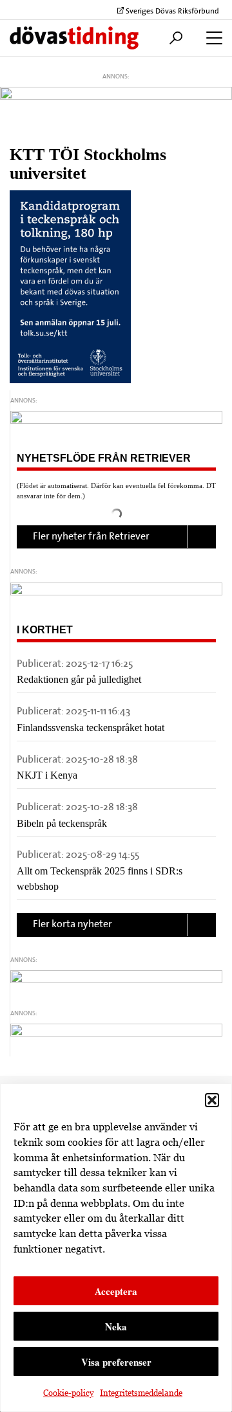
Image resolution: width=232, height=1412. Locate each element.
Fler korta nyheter (72, 924)
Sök (172, 38)
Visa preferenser (116, 1362)
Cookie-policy (68, 1393)
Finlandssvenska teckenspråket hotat (90, 727)
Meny (211, 38)
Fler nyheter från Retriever (91, 537)
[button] (212, 1100)
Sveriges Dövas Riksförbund (171, 11)
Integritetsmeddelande (141, 1393)
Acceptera (116, 1291)
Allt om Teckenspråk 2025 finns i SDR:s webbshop (99, 878)
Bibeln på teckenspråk (62, 823)
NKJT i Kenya (47, 775)
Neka (116, 1326)
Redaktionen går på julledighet (79, 679)
